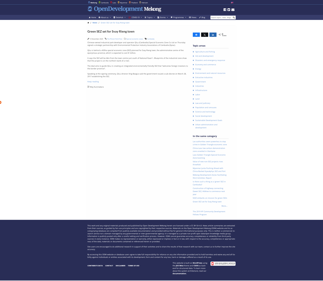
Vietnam (145, 3)
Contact (109, 266)
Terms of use (133, 266)
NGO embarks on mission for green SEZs (210, 198)
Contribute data (95, 266)
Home (93, 17)
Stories (163, 17)
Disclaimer (120, 266)
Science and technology (205, 111)
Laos (114, 3)
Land (197, 99)
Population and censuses (206, 107)
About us (105, 17)
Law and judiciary (202, 103)
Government (200, 81)
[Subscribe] (232, 10)
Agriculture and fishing (205, 51)
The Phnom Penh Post (114, 39)
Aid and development (204, 56)
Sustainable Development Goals (208, 120)
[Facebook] (225, 10)
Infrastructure (201, 90)
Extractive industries (204, 77)
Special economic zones (134, 39)
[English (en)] (232, 3)
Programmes (178, 17)
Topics (150, 17)
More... (224, 206)
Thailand (134, 3)
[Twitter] (228, 10)
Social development (203, 116)
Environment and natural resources (210, 73)
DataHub (119, 17)
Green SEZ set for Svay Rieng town (115, 22)
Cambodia (105, 3)
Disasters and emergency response (210, 60)
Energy (198, 69)
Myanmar (123, 3)
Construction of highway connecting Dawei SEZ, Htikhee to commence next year (209, 191)
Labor (197, 94)
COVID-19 (136, 17)
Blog (203, 17)
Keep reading (93, 81)
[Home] (88, 22)
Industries (199, 86)
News (194, 17)
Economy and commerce (205, 64)
